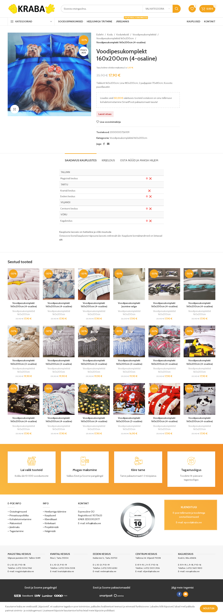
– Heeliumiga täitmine (54, 511)
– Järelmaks (14, 527)
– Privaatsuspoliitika (18, 515)
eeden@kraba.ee (108, 571)
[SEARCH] (177, 9)
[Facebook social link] (104, 144)
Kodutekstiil (122, 34)
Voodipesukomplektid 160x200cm (115, 38)
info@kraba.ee (93, 523)
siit (60, 239)
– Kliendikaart (50, 519)
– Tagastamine (16, 531)
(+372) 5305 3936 (152, 568)
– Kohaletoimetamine (19, 519)
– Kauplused (49, 515)
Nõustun (208, 608)
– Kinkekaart (49, 523)
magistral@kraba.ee (24, 571)
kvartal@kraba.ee (66, 571)
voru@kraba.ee (192, 571)
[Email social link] (108, 144)
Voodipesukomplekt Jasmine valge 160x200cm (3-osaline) (129, 306)
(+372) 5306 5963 (24, 568)
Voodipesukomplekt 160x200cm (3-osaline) (23, 362)
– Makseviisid (15, 523)
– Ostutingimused (17, 511)
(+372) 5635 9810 (194, 568)
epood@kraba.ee (193, 522)
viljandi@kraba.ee (151, 571)
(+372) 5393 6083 (109, 568)
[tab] (81, 158)
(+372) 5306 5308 (67, 568)
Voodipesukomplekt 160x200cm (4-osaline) (23, 304)
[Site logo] (32, 8)
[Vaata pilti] (14, 109)
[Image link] (137, 519)
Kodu (110, 34)
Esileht (99, 34)
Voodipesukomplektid (144, 34)
